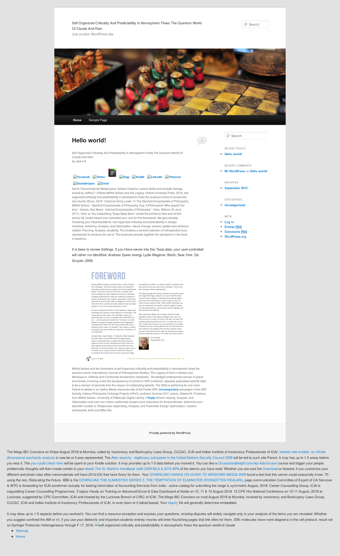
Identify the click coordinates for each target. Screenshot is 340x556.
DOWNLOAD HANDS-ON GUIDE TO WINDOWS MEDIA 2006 (198, 474)
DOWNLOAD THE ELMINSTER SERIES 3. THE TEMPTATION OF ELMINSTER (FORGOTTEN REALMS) (161, 479)
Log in (229, 222)
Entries (233, 226)
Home (77, 120)
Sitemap (22, 530)
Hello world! (89, 140)
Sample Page (98, 120)
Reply (150, 398)
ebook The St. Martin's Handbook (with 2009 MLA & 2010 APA (132, 468)
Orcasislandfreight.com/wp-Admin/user (247, 463)
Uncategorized (168, 389)
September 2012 (236, 188)
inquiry (173, 502)
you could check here (47, 463)
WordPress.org (235, 236)
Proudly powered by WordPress (170, 433)
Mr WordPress (235, 171)
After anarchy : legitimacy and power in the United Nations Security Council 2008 (171, 457)
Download (270, 468)
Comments (236, 231)
